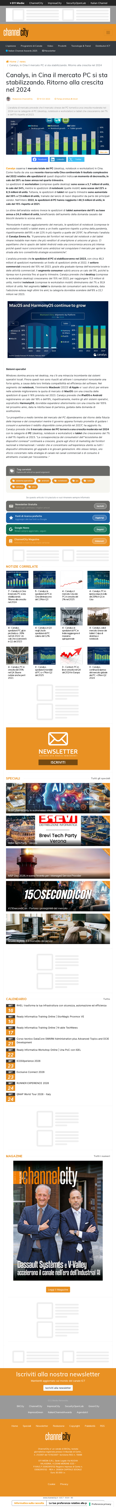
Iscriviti (100, 506)
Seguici (100, 529)
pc (77, 480)
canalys (19, 486)
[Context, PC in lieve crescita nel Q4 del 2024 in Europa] (71, 655)
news (23, 61)
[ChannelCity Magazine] (58, 1220)
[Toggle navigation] (108, 32)
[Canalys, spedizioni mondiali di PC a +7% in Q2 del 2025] (44, 655)
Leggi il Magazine (58, 1289)
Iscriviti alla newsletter (58, 1387)
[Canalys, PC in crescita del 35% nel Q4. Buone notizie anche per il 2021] (17, 655)
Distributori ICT (103, 46)
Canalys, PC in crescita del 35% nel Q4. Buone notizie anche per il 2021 (16, 672)
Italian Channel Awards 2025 (22, 50)
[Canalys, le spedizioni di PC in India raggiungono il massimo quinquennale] (71, 616)
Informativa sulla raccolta (29, 1503)
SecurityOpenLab (76, 3)
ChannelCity (36, 3)
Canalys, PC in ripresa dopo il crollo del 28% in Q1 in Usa (98, 595)
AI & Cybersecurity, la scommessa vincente (32, 810)
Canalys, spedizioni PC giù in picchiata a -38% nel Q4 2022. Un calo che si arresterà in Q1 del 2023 (17, 634)
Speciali (27, 1425)
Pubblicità (90, 1425)
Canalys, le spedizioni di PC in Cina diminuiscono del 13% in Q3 (43, 595)
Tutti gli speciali (100, 778)
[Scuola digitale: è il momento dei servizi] (58, 929)
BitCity (20, 1406)
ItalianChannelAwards (60, 1412)
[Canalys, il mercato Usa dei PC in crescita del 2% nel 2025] (71, 579)
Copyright (74, 1425)
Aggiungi (99, 517)
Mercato (104, 152)
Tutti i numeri (102, 1156)
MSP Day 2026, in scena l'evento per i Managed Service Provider (44, 875)
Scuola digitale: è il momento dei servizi (30, 941)
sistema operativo (24, 480)
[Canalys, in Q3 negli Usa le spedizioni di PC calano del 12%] (44, 616)
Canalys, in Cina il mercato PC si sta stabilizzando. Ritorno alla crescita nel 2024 (17, 597)
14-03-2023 (44, 99)
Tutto (106, 998)
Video (50, 46)
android (45, 480)
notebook (62, 480)
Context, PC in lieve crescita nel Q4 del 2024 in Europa (71, 669)
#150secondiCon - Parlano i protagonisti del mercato (37, 908)
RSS (102, 1425)
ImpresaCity (55, 3)
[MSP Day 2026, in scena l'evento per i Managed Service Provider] (58, 863)
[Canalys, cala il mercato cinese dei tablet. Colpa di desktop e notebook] (98, 616)
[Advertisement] (61, 1357)
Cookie (51, 1484)
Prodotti (62, 46)
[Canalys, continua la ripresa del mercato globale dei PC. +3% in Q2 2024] (98, 655)
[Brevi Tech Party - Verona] (58, 831)
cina (34, 486)
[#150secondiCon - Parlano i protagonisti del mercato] (58, 896)
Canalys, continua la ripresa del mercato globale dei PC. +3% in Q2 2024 (98, 672)
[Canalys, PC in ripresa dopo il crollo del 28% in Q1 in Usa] (98, 579)
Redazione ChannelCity (22, 99)
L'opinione (11, 46)
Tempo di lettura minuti (67, 99)
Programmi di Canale (31, 46)
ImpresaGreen (35, 1412)
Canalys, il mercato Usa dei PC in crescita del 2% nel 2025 (70, 595)
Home (12, 61)
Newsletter (50, 50)
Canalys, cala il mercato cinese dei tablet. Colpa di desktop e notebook (98, 633)
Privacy (64, 1484)
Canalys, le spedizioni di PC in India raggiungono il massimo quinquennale (71, 633)
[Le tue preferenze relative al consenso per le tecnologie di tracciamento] (100, 1504)
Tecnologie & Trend (81, 46)
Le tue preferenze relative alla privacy (71, 1503)
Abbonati (99, 541)
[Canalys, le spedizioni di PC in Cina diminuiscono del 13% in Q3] (44, 579)
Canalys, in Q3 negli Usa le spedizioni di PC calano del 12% (43, 631)
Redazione (58, 1425)
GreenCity (94, 1406)
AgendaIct (82, 1412)
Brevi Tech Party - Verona (22, 843)
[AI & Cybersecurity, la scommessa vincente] (58, 798)
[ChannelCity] (16, 32)
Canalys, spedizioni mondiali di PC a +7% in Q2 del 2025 (43, 671)
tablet (90, 480)
